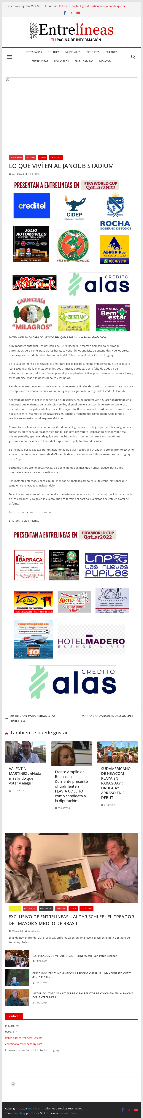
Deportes (93, 52)
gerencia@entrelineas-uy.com (23, 1038)
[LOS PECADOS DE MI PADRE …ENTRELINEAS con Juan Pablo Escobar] (17, 958)
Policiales (61, 61)
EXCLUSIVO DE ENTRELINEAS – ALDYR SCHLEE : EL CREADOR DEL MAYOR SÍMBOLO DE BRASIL (71, 920)
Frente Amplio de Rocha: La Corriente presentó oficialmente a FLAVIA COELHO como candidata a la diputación (71, 786)
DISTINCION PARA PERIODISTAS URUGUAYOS (32, 718)
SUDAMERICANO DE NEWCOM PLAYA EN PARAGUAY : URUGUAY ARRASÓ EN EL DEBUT (116, 783)
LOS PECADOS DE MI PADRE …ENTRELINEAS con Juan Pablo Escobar (74, 956)
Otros (43, 157)
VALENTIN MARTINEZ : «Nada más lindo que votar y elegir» (25, 776)
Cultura (111, 52)
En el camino (84, 61)
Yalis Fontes (34, 173)
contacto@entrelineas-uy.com (23, 1044)
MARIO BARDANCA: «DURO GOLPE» (107, 716)
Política (53, 52)
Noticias (30, 157)
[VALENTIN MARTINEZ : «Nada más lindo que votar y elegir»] (25, 744)
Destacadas (34, 52)
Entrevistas (39, 61)
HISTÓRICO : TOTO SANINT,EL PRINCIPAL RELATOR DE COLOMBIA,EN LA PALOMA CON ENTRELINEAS (82, 995)
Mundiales (72, 52)
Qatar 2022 (56, 157)
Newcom (105, 61)
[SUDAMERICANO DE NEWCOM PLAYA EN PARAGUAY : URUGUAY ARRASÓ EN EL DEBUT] (117, 744)
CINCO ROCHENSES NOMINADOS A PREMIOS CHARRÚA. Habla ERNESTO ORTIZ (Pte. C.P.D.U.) (81, 975)
